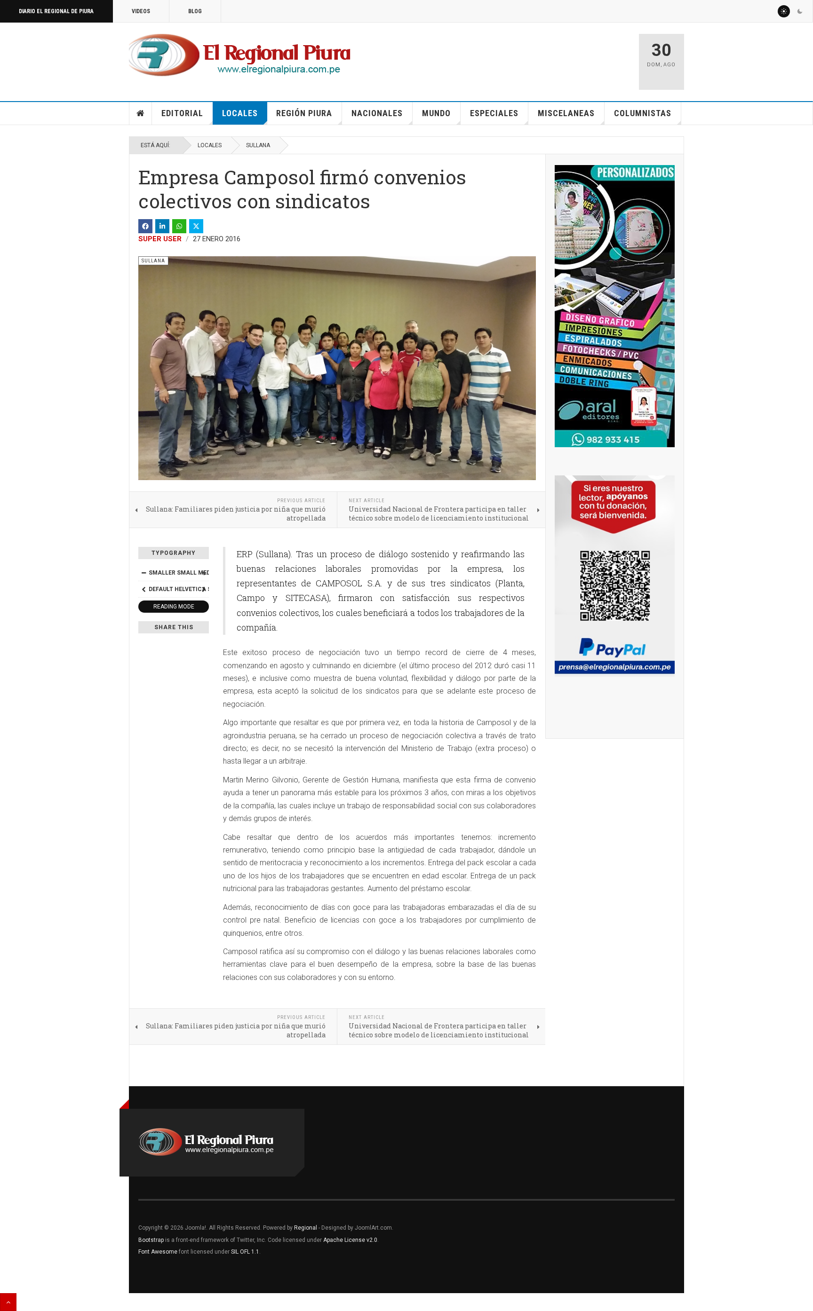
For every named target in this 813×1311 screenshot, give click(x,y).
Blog (195, 11)
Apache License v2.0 (350, 1240)
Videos (141, 11)
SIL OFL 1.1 (245, 1251)
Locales (240, 113)
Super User (160, 239)
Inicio (140, 113)
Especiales (494, 113)
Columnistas (642, 113)
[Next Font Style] (204, 589)
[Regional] (240, 55)
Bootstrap (151, 1240)
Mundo (436, 113)
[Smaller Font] (143, 573)
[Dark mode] (800, 11)
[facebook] (145, 226)
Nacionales (377, 113)
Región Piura (304, 113)
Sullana (258, 145)
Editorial (182, 113)
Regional (305, 1227)
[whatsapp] (179, 226)
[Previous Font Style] (143, 589)
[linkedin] (162, 226)
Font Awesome (157, 1251)
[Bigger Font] (204, 573)
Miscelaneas (566, 113)
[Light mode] (784, 11)
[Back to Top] (8, 1302)
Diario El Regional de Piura (56, 11)
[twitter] (196, 226)
